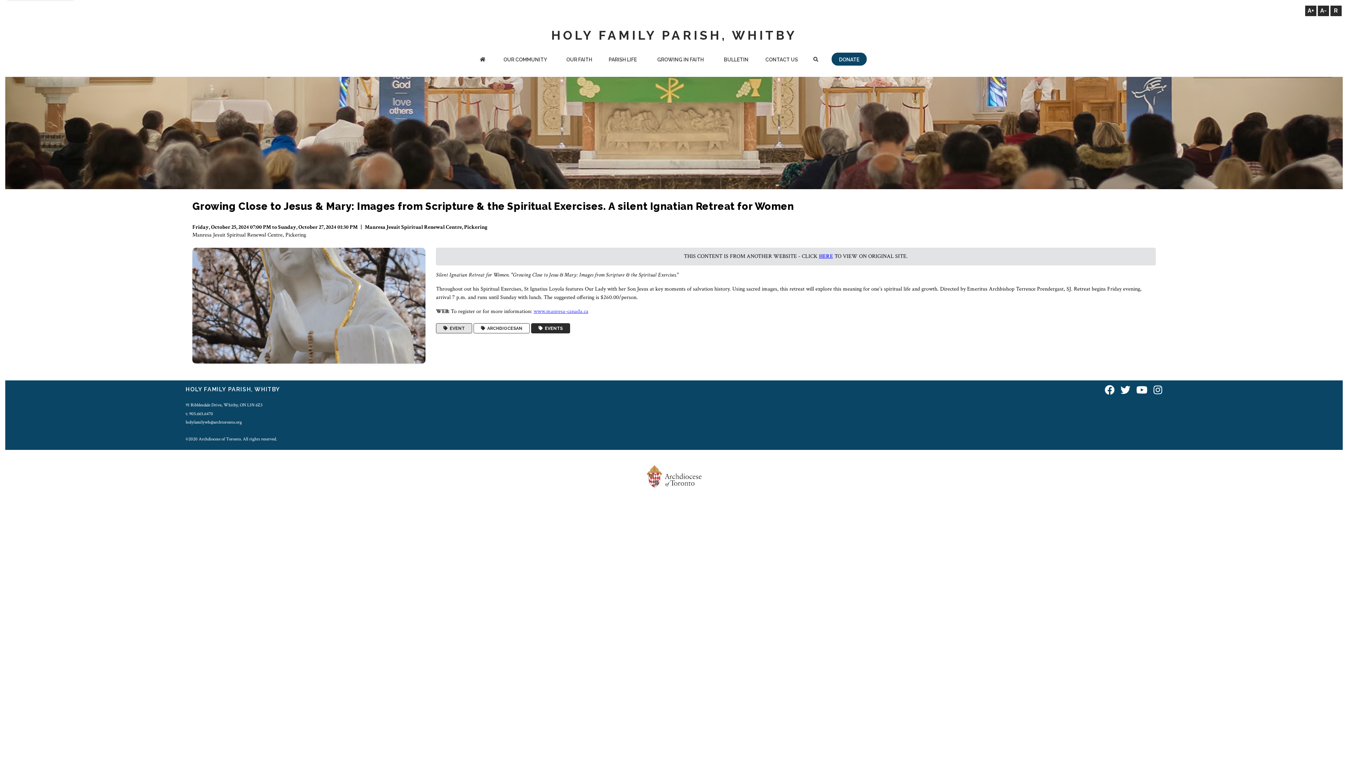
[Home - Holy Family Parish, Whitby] (483, 60)
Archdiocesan (503, 328)
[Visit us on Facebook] (1110, 390)
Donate (849, 59)
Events (553, 328)
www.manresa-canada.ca (561, 311)
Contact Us (781, 59)
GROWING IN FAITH (680, 59)
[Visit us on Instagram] (1158, 390)
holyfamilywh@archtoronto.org (214, 422)
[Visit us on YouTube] (1142, 390)
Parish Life (623, 59)
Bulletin (736, 59)
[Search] (815, 60)
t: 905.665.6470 (199, 414)
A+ (1311, 10)
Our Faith (579, 59)
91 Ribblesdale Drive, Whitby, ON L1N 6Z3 (224, 405)
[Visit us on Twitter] (1125, 390)
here (826, 256)
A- (1323, 10)
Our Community (525, 59)
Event (456, 328)
